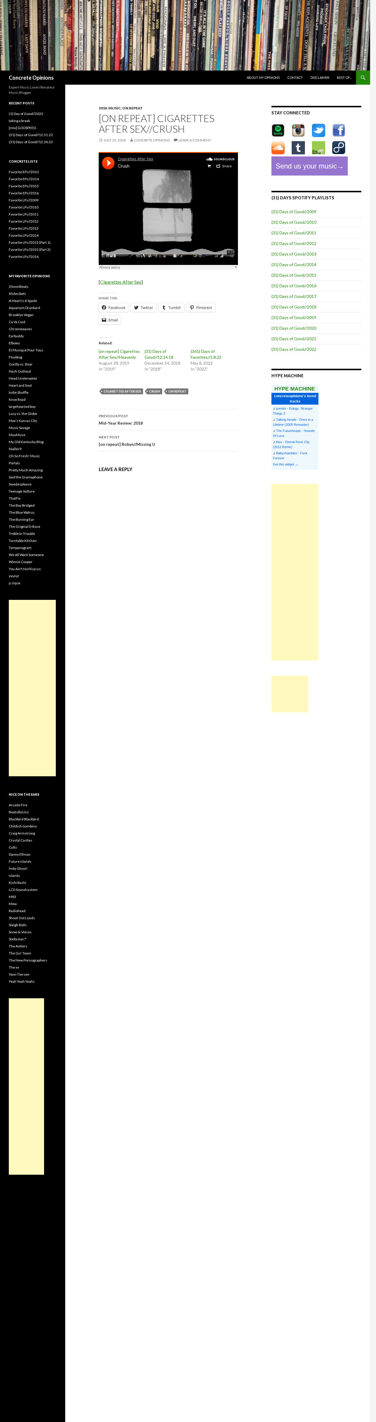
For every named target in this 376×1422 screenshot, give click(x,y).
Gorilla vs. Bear (21, 364)
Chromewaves (20, 329)
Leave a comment (195, 140)
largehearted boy (22, 406)
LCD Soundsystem (23, 889)
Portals (14, 463)
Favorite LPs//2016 (23, 256)
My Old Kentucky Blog (26, 442)
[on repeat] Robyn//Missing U (127, 441)
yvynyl (14, 576)
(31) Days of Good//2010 (293, 222)
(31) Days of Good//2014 (293, 264)
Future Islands (20, 861)
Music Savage (19, 427)
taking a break (19, 120)
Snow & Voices (20, 932)
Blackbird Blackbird (24, 819)
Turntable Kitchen (23, 540)
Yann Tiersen (19, 974)
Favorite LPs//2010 (23, 207)
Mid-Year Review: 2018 (121, 419)
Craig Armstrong (22, 833)
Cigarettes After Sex (120, 282)
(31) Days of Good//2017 (293, 296)
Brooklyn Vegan (21, 315)
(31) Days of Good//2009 (293, 211)
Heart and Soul (20, 385)
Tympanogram (20, 547)
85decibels (17, 293)
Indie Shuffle (18, 392)
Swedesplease (20, 484)
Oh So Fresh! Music (24, 456)
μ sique (14, 583)
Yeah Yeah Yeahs (22, 981)
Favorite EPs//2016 (24, 193)
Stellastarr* (17, 939)
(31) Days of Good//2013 (293, 253)
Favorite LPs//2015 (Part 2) (30, 249)
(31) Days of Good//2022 (293, 349)
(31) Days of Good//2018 (293, 306)
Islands (14, 875)
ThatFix (15, 498)
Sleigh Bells (18, 925)
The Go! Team (20, 953)
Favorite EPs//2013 (24, 172)
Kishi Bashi (17, 882)
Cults (13, 847)
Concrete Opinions (31, 77)
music (114, 108)
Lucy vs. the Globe (23, 413)
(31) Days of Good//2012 (293, 243)
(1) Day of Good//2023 (26, 113)
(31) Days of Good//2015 (293, 275)
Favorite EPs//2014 (24, 179)
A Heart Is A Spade (23, 300)
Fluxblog (15, 357)
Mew (13, 904)
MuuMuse (17, 435)
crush (154, 391)
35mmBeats (18, 286)
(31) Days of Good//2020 (293, 328)
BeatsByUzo (18, 812)
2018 (103, 108)
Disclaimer (319, 77)
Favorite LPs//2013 (23, 228)
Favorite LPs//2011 (23, 214)
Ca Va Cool (17, 322)
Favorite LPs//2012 (23, 221)
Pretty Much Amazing (26, 470)
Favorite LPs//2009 (23, 200)
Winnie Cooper (21, 562)
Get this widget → (285, 464)
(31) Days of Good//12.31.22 (31, 135)
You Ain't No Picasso (25, 569)
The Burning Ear (21, 519)
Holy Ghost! (18, 868)
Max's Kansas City (23, 420)
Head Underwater (23, 378)
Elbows (14, 343)
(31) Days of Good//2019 (293, 317)
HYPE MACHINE (294, 388)
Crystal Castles (20, 840)
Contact (295, 77)
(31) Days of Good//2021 (293, 338)
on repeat (132, 108)
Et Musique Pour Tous (26, 350)
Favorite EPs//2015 (24, 186)
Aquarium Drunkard (24, 308)
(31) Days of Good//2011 (293, 232)
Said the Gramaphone (26, 477)
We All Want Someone (26, 555)
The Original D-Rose (24, 526)
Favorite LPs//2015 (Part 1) (30, 242)
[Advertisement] (294, 572)
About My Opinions (263, 77)
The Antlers (18, 946)
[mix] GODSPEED (22, 128)
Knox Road (17, 399)
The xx (14, 967)
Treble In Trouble (22, 533)
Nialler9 (15, 449)
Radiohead (17, 911)
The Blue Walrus (22, 512)
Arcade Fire (18, 805)
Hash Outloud (20, 371)
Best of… (344, 77)
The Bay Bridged (22, 505)
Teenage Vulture (22, 491)
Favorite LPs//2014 (23, 235)
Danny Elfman (20, 854)
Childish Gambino (23, 826)
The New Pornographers (28, 960)
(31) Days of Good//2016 (293, 285)
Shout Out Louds (22, 918)
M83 (12, 896)
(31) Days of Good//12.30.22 (31, 142)
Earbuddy (16, 336)
